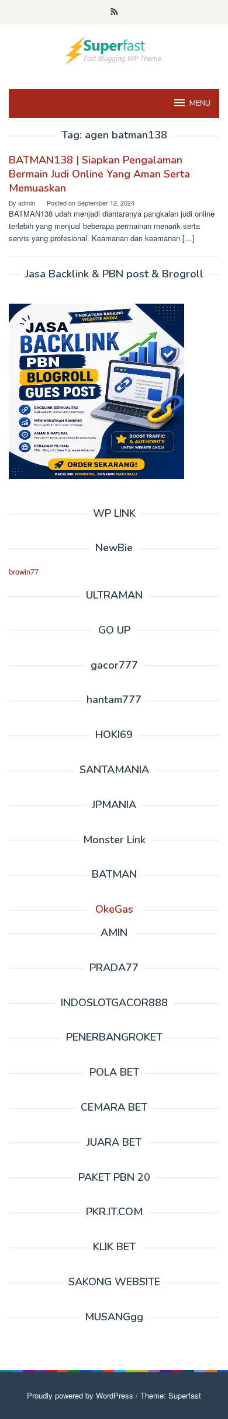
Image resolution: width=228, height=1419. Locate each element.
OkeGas (114, 909)
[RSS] (114, 12)
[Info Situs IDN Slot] (113, 49)
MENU (199, 103)
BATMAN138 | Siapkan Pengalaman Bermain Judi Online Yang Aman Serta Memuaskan (99, 174)
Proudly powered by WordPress (80, 1395)
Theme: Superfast (170, 1395)
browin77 (24, 571)
